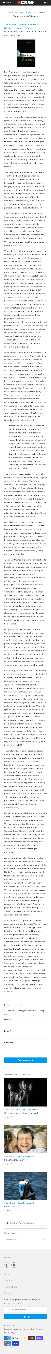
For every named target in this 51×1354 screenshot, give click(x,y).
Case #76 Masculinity (29, 1109)
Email (7, 1031)
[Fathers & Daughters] (25, 1152)
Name (7, 1020)
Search (7, 1274)
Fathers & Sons (11, 1206)
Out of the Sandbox (25, 1329)
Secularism (18, 28)
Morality (7, 28)
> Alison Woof (10, 24)
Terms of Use (10, 1286)
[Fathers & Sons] (25, 1199)
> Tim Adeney (9, 1156)
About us (9, 1280)
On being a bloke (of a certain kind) (21, 1113)
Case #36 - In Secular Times (30, 24)
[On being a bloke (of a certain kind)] (25, 1106)
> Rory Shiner (9, 1203)
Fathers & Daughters (14, 1159)
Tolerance (29, 28)
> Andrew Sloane (11, 1109)
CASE (14, 1325)
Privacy (8, 1293)
